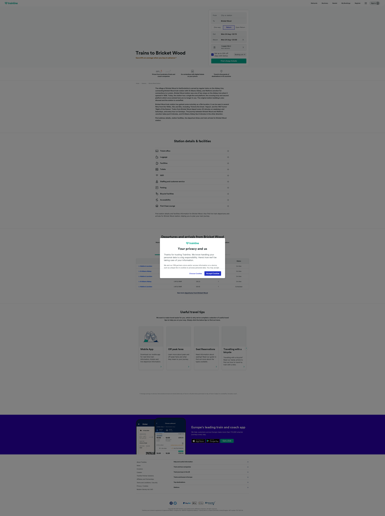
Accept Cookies (212, 273)
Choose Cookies (195, 273)
